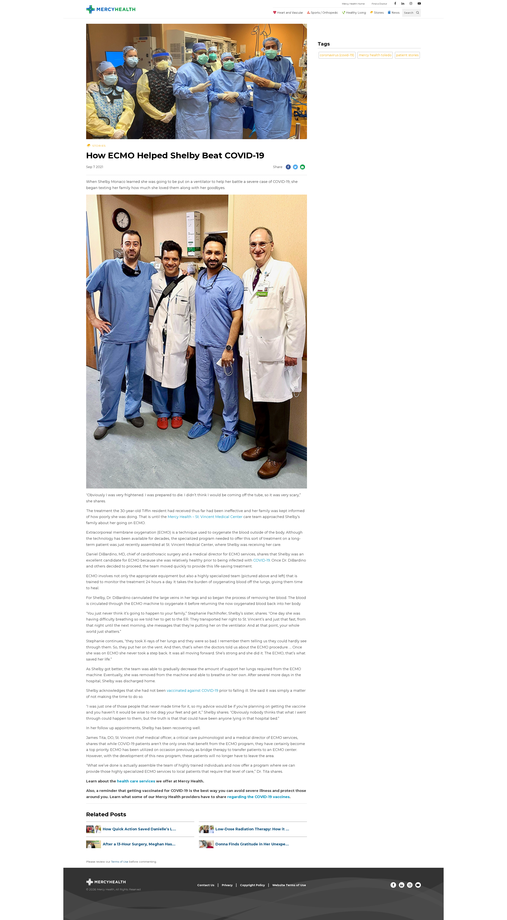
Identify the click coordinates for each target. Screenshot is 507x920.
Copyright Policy (252, 885)
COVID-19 (261, 560)
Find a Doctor (379, 3)
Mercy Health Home (353, 3)
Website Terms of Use (289, 885)
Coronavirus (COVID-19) (337, 55)
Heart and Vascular (290, 12)
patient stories (407, 55)
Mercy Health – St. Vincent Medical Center (205, 517)
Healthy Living (356, 12)
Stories (378, 12)
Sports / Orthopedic (324, 12)
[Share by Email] (302, 167)
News (395, 12)
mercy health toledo (375, 55)
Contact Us (205, 885)
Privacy (227, 885)
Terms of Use (119, 861)
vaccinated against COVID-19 (192, 690)
